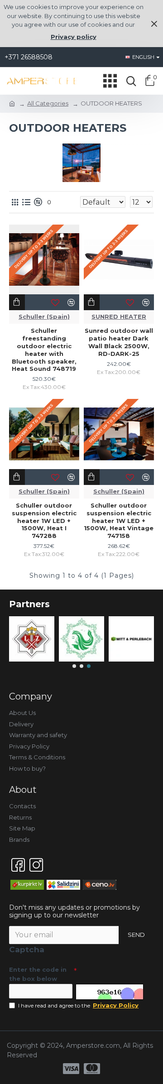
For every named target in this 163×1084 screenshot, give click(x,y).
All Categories (47, 103)
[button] (74, 666)
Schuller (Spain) (44, 316)
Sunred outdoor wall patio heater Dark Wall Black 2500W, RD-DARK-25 (119, 342)
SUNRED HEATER (118, 316)
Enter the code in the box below (38, 974)
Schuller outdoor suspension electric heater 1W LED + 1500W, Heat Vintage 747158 (118, 521)
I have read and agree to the (78, 1005)
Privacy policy (73, 36)
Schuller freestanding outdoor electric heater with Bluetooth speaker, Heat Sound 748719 (44, 349)
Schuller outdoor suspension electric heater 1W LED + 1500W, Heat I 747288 (44, 521)
